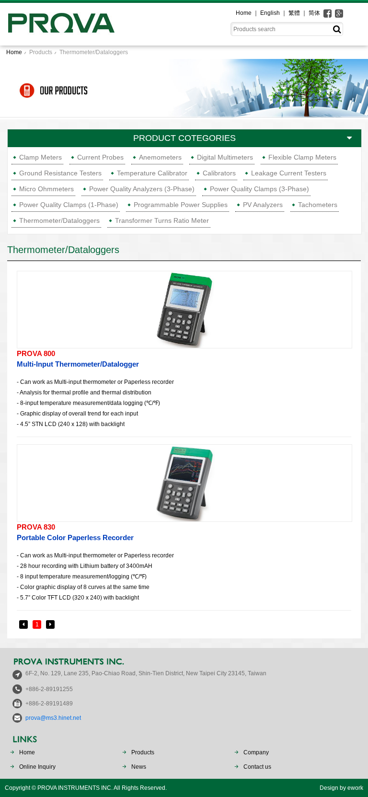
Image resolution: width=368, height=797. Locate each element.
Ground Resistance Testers (60, 173)
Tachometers (317, 204)
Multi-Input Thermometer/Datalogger (78, 358)
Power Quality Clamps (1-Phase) (68, 204)
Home (244, 13)
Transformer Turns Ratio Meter (162, 220)
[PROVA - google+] (339, 13)
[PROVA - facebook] (327, 13)
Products (40, 52)
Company (256, 752)
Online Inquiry (37, 766)
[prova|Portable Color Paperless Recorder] (184, 483)
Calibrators (219, 173)
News (138, 766)
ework (355, 788)
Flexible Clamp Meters (302, 157)
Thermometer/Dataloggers (93, 52)
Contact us (257, 766)
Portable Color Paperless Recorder (75, 532)
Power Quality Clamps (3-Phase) (259, 189)
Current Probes (100, 157)
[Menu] (363, 11)
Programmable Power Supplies (181, 204)
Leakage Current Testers (288, 173)
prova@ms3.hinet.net (53, 718)
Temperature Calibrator (152, 173)
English (270, 13)
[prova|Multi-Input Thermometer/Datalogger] (184, 309)
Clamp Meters (40, 157)
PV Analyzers (263, 204)
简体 (314, 13)
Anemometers (160, 157)
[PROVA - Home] (61, 23)
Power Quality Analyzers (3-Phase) (142, 189)
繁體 (294, 13)
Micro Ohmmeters (46, 189)
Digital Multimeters (225, 157)
